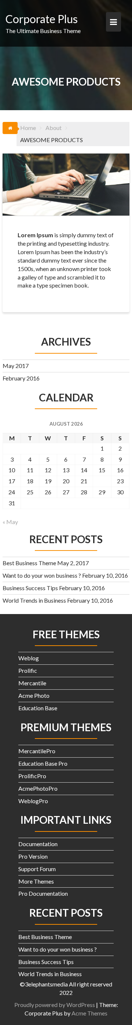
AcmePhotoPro (38, 788)
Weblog (28, 657)
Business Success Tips (30, 587)
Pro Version (33, 856)
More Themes (36, 881)
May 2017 (16, 365)
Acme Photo (34, 695)
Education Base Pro (42, 763)
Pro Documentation (43, 893)
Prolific (27, 670)
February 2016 (21, 378)
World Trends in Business (34, 600)
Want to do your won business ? (42, 575)
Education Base (37, 707)
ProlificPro (32, 775)
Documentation (38, 843)
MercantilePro (36, 750)
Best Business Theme (29, 562)
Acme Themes (89, 1013)
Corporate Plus (42, 18)
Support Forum (37, 868)
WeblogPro (33, 800)
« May (10, 521)
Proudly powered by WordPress (54, 1004)
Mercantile (32, 682)
